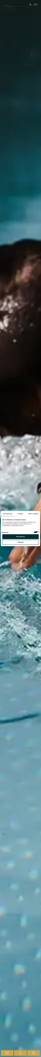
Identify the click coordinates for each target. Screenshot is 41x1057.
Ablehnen (20, 542)
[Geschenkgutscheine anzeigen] (33, 1053)
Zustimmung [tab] (7, 514)
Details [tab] (20, 514)
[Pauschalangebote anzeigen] (20, 1053)
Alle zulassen (20, 536)
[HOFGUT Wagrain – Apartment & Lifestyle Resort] (20, 5)
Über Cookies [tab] (33, 514)
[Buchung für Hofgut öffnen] (7, 1053)
